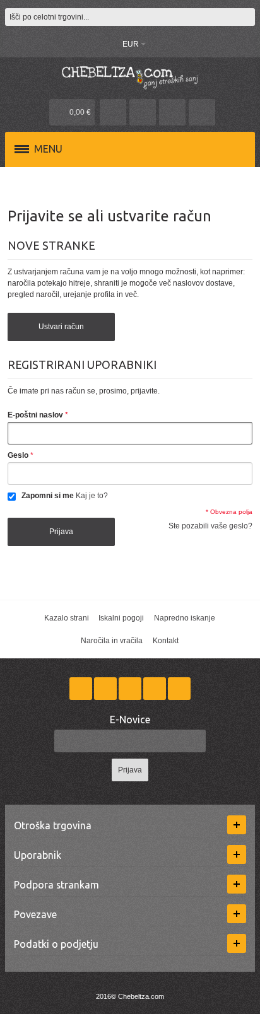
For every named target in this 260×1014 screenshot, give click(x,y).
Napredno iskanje (184, 618)
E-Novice (130, 719)
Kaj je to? (92, 495)
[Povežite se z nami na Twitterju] (106, 689)
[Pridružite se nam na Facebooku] (81, 689)
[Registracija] (202, 112)
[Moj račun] (113, 112)
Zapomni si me (47, 495)
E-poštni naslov (35, 415)
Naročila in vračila (112, 640)
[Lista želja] (142, 112)
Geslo (18, 455)
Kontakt (166, 640)
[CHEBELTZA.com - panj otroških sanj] (130, 77)
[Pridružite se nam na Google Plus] (131, 689)
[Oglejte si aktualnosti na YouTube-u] (179, 689)
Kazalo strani (66, 618)
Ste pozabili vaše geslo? (210, 526)
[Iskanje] (246, 17)
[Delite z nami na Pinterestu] (155, 689)
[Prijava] (172, 112)
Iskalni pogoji (121, 618)
